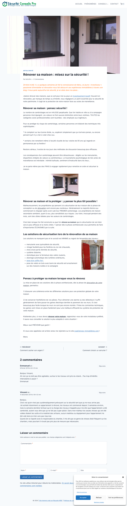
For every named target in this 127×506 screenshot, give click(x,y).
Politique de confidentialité (72, 500)
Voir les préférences (115, 497)
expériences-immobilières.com (86, 331)
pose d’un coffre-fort (35, 261)
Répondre (102, 366)
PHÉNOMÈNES (90, 4)
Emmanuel (25, 366)
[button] (123, 477)
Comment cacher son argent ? (32, 348)
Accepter (83, 497)
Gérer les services (82, 492)
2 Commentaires (38, 79)
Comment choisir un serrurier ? (95, 348)
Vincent (23, 392)
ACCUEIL (78, 4)
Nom (23, 470)
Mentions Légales (99, 502)
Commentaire (27, 444)
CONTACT (114, 4)
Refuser (99, 497)
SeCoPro (28, 79)
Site (82, 470)
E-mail (54, 470)
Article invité (28, 70)
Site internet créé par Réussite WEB (50, 500)
